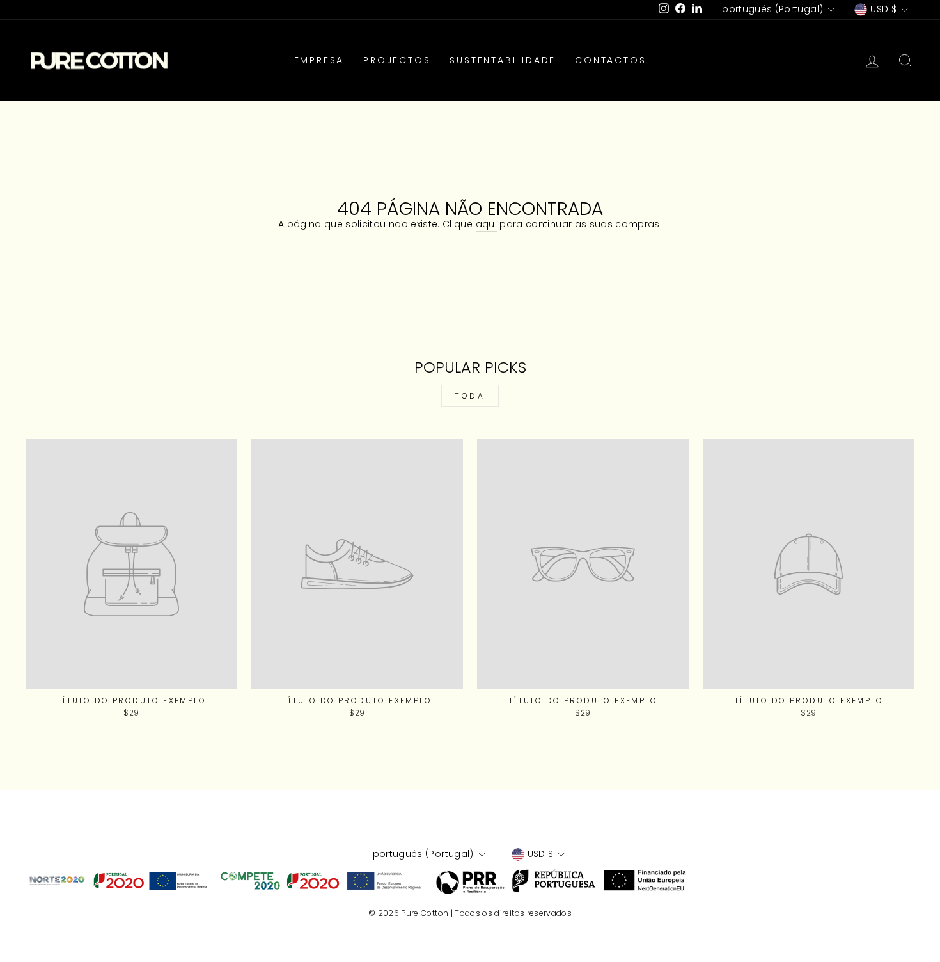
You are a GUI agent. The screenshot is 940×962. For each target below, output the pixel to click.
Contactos (610, 60)
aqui (486, 224)
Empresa (319, 60)
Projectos (396, 60)
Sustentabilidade (503, 60)
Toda (470, 395)
